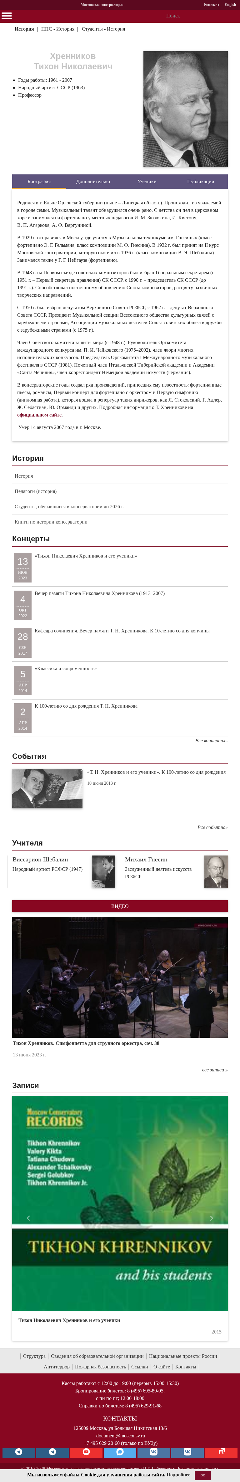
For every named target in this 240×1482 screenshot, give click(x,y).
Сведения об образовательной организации (97, 1356)
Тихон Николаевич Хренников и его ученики (69, 1320)
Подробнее (178, 1474)
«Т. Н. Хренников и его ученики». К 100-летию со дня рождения (156, 772)
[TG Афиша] (52, 1453)
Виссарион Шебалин (40, 859)
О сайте (161, 1366)
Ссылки (139, 1366)
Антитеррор (57, 1366)
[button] (28, 991)
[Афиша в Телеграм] (221, 1453)
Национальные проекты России (183, 1356)
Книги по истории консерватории (51, 521)
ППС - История (57, 29)
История (24, 29)
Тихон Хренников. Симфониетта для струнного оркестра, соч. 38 (86, 1043)
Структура (34, 1356)
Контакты (185, 1366)
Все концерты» (211, 740)
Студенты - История (103, 29)
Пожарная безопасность (100, 1366)
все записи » (215, 1069)
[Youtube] (86, 1453)
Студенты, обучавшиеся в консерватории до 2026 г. (69, 506)
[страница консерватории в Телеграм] (18, 1453)
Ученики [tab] (147, 181)
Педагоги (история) (36, 491)
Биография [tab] (39, 181)
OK (203, 1475)
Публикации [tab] (200, 181)
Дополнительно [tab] (93, 181)
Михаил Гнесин (146, 859)
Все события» (213, 827)
